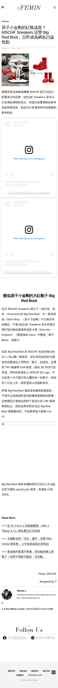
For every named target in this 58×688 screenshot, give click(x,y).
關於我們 (11, 671)
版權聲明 (20, 675)
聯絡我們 (34, 671)
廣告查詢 (23, 671)
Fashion (5, 21)
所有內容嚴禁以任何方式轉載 (39, 609)
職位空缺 (46, 671)
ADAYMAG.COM (35, 675)
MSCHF (28, 97)
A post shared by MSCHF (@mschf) (29, 192)
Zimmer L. (6, 48)
